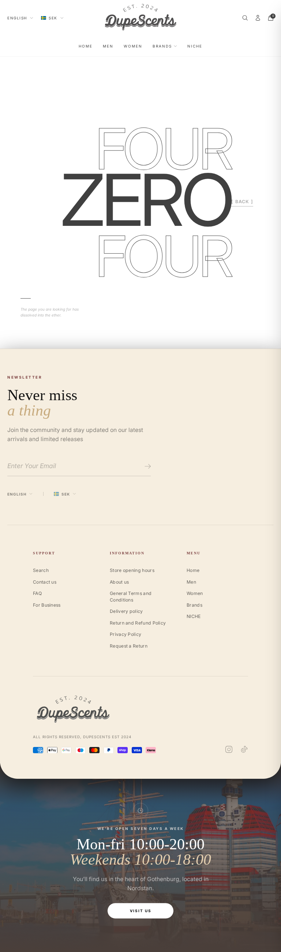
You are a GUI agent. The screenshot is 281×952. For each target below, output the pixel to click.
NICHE (194, 46)
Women (133, 46)
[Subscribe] (146, 466)
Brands (162, 46)
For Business (47, 605)
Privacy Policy (125, 634)
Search (41, 570)
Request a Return (128, 646)
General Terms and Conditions (130, 597)
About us (119, 582)
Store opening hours (132, 570)
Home (86, 46)
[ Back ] (242, 201)
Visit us (140, 911)
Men (108, 46)
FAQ (37, 593)
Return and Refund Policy (138, 623)
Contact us (44, 582)
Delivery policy (126, 611)
